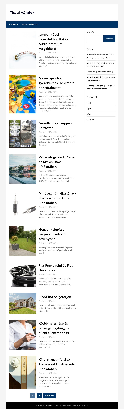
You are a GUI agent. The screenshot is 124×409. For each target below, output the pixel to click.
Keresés (90, 32)
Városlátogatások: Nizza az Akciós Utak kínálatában (57, 162)
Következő (49, 396)
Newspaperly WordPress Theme (75, 405)
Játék (89, 114)
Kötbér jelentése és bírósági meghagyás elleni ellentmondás (54, 328)
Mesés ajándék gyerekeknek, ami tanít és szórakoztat (56, 83)
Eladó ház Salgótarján (55, 297)
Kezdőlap (13, 24)
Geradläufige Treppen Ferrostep (100, 72)
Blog (89, 103)
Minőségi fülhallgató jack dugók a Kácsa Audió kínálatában (57, 198)
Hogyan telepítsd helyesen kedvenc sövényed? (52, 234)
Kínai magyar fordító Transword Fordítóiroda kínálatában (57, 364)
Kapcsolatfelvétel (30, 24)
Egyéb (89, 108)
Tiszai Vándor (22, 12)
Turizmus (91, 119)
